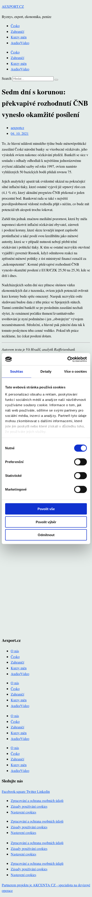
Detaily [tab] (45, 371)
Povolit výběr (46, 522)
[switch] (80, 461)
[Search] (56, 79)
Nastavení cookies (23, 812)
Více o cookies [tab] (75, 371)
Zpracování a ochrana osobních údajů (37, 800)
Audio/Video (20, 42)
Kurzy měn (19, 37)
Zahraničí (17, 31)
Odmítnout (46, 535)
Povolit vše (46, 509)
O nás (15, 650)
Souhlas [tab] (16, 371)
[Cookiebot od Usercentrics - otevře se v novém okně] (67, 359)
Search (6, 78)
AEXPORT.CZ (13, 6)
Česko (15, 25)
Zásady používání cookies (29, 806)
